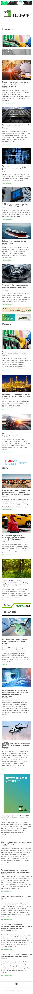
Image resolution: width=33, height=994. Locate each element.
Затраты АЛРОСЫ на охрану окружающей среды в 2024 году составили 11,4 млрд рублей (15, 583)
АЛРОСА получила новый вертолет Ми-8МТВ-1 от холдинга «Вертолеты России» (16, 745)
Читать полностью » (7, 103)
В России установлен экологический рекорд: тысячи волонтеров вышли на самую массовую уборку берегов (16, 492)
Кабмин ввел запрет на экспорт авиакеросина (14, 242)
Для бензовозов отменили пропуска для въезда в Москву (16, 434)
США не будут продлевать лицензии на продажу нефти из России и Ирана (16, 955)
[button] (16, 983)
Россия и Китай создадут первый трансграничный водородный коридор (14, 641)
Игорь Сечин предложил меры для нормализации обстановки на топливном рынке (16, 84)
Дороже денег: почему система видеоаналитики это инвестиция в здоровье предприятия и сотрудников (15, 693)
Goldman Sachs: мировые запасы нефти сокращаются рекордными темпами (15, 287)
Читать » (4, 664)
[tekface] (16, 13)
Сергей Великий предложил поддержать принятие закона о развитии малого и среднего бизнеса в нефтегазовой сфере (16, 927)
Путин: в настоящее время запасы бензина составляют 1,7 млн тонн (15, 353)
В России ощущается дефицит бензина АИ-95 (16, 897)
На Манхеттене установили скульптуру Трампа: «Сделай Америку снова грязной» (13, 537)
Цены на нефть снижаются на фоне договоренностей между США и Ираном (16, 168)
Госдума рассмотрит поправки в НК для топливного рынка (15, 126)
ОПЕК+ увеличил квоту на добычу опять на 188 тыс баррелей (15, 205)
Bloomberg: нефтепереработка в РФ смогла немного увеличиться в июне (16, 395)
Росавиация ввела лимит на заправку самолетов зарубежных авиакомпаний (15, 871)
